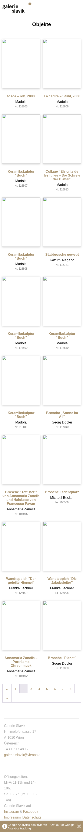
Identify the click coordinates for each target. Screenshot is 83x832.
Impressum (12, 817)
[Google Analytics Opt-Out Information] (4, 827)
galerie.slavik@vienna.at (22, 755)
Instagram (11, 811)
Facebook (30, 811)
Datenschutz (31, 817)
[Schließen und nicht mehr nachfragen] (79, 827)
